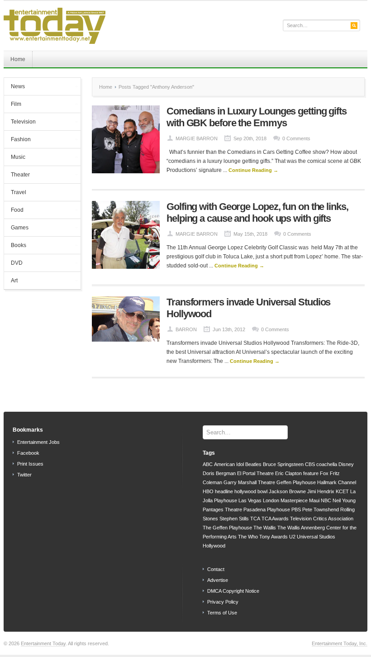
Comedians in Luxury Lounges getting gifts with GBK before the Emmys (256, 117)
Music (14, 158)
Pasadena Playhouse (266, 509)
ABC (208, 464)
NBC (326, 500)
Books (15, 246)
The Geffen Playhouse (227, 527)
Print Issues (30, 464)
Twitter (24, 474)
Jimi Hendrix (320, 491)
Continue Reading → (253, 170)
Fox (324, 473)
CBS (310, 464)
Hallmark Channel (336, 482)
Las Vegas (250, 500)
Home (17, 59)
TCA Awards (275, 518)
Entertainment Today (43, 643)
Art (11, 281)
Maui (314, 500)
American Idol (229, 464)
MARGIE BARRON (197, 138)
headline (224, 491)
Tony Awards (273, 536)
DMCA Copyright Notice (233, 591)
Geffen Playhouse (296, 482)
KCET (342, 491)
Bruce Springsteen (283, 464)
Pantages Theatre (222, 509)
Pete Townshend (320, 509)
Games (16, 228)
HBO (208, 491)
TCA (255, 518)
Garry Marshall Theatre (249, 482)
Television (20, 123)
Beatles (253, 464)
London (271, 500)
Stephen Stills (234, 518)
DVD (13, 264)
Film (12, 105)
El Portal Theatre (255, 473)
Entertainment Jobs (38, 442)
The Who (248, 536)
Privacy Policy (222, 602)
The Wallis (264, 527)
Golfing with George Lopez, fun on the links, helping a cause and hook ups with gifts (257, 212)
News (14, 87)
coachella (326, 464)
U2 (292, 536)
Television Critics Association (321, 518)
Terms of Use (222, 612)
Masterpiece (294, 500)
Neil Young (344, 500)
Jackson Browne (287, 491)
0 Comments (296, 138)
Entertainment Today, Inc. (339, 643)
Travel (18, 192)
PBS (296, 509)
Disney (346, 464)
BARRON (186, 329)
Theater (17, 175)
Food (14, 211)
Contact (215, 569)
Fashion (17, 140)
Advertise (217, 580)
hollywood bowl (250, 491)
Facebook (28, 453)
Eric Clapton (288, 473)
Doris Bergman (219, 473)
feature (311, 473)
